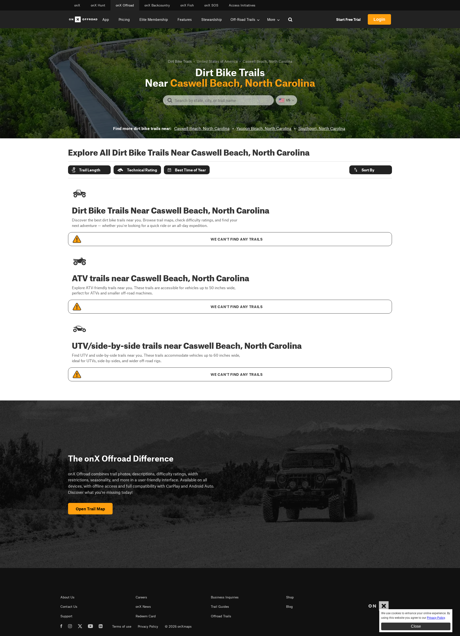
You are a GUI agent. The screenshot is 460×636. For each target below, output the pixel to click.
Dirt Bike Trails (180, 61)
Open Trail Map (90, 508)
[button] (89, 169)
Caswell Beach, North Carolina (202, 128)
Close (416, 626)
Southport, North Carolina (321, 128)
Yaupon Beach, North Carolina (263, 128)
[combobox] (222, 100)
